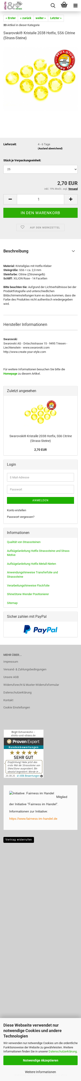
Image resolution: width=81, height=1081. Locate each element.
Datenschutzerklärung (63, 1051)
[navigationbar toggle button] (75, 5)
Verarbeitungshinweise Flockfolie (28, 585)
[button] (10, 199)
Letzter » (56, 18)
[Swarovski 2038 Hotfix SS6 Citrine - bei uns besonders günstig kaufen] (40, 78)
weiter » (41, 18)
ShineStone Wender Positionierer (28, 594)
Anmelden (40, 500)
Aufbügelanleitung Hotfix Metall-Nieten (31, 563)
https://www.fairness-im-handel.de (33, 818)
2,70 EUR (40, 449)
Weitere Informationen (40, 1072)
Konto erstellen (16, 510)
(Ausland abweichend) (50, 148)
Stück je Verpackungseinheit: (22, 160)
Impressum (10, 661)
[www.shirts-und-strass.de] (11, 5)
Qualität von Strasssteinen (23, 542)
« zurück (25, 18)
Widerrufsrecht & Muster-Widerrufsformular (31, 684)
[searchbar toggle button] (52, 5)
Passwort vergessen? (20, 517)
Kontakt (8, 700)
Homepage (10, 373)
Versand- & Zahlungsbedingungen (24, 669)
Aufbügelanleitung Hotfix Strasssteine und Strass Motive (38, 553)
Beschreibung (15, 251)
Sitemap (12, 603)
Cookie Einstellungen (16, 707)
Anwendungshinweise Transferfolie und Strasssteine (32, 574)
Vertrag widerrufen (18, 839)
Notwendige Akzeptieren (40, 1060)
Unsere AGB (11, 677)
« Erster (11, 18)
